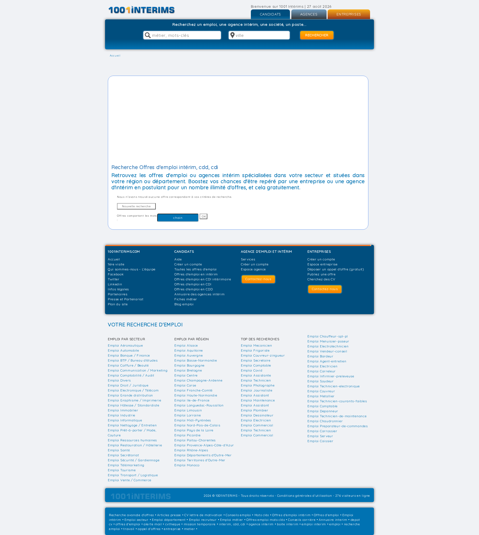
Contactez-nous (258, 279)
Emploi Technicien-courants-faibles (337, 401)
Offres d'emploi (326, 515)
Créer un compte (188, 264)
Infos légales (118, 289)
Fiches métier (185, 299)
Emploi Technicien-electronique (333, 386)
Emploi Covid (251, 370)
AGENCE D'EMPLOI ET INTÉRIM (266, 251)
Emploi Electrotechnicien (328, 346)
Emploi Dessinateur (257, 415)
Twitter (113, 279)
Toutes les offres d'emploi (195, 269)
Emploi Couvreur (321, 391)
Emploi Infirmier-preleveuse (330, 376)
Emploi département (169, 520)
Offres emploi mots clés (265, 520)
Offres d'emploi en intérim (196, 274)
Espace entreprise (322, 264)
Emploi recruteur (203, 520)
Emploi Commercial (257, 425)
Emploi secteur (136, 520)
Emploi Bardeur (320, 356)
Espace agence (253, 269)
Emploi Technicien (256, 380)
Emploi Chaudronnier (325, 421)
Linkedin (115, 284)
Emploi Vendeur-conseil (327, 351)
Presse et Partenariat (126, 299)
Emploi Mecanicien (256, 345)
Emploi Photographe (258, 385)
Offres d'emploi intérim (291, 515)
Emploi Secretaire (256, 360)
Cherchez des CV (321, 279)
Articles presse (169, 515)
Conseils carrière (301, 520)
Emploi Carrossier (322, 431)
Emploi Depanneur (322, 411)
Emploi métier (231, 520)
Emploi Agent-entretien (326, 361)
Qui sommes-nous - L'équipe (132, 269)
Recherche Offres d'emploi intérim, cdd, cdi (164, 167)
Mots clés (261, 515)
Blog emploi (184, 304)
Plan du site (118, 304)
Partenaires (118, 294)
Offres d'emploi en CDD (193, 289)
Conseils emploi (238, 515)
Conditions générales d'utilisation (304, 496)
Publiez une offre (321, 274)
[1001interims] (147, 9)
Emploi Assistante (256, 375)
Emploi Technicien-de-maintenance (336, 416)
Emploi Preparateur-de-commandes (337, 426)
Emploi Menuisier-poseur (328, 341)
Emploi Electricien (256, 420)
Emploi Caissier (320, 441)
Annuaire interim (333, 520)
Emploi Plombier (254, 410)
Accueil (114, 259)
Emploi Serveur (320, 436)
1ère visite (116, 264)
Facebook (116, 274)
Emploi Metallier (321, 396)
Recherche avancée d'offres (131, 515)
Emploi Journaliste (256, 390)
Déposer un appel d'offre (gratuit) (335, 269)
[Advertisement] (238, 121)
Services (248, 259)
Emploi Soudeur (320, 381)
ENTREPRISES (349, 14)
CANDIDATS (270, 14)
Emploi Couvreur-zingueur (263, 355)
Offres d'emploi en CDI (192, 284)
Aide (178, 259)
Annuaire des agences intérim (199, 294)
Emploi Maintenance (258, 400)
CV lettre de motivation (203, 515)
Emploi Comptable (256, 365)
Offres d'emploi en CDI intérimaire (202, 279)
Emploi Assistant (255, 395)
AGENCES (309, 14)
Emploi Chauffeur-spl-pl (327, 336)
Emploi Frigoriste (255, 350)
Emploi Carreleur (321, 371)
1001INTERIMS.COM (124, 251)
